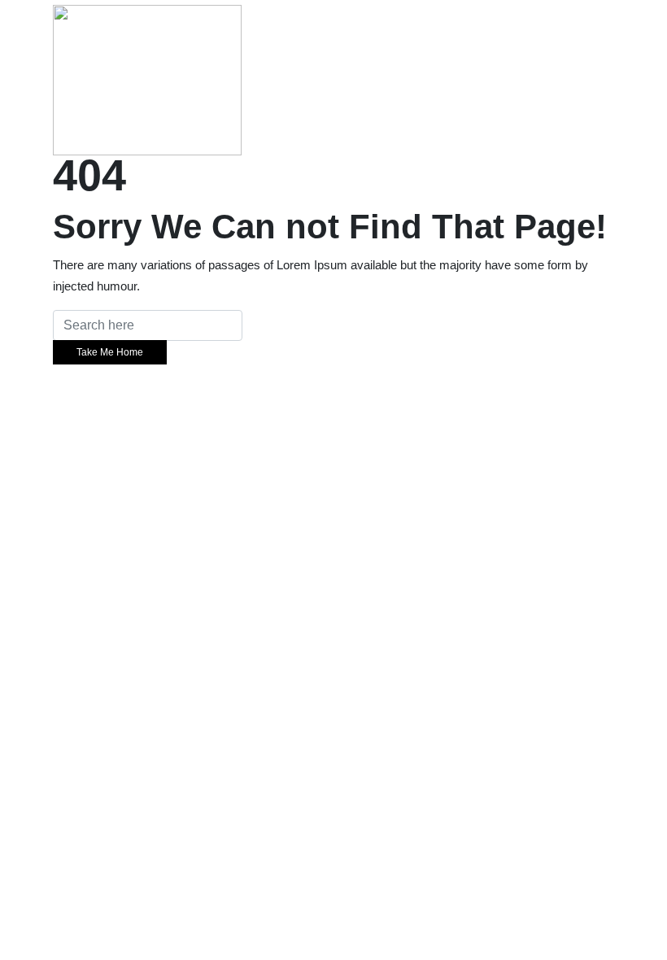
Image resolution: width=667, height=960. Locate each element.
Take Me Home (109, 352)
